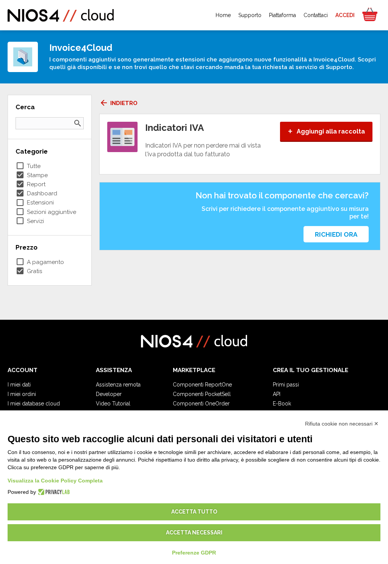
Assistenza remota (118, 385)
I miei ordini (22, 394)
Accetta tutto (194, 512)
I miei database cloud (34, 404)
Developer (109, 394)
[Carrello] (369, 15)
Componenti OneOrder (201, 404)
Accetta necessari (194, 532)
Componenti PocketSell (202, 394)
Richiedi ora (336, 234)
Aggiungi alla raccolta (326, 131)
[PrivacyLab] (53, 492)
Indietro (118, 103)
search (77, 123)
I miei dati (19, 385)
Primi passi (286, 385)
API (276, 394)
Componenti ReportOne (202, 385)
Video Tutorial (113, 404)
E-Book (282, 404)
